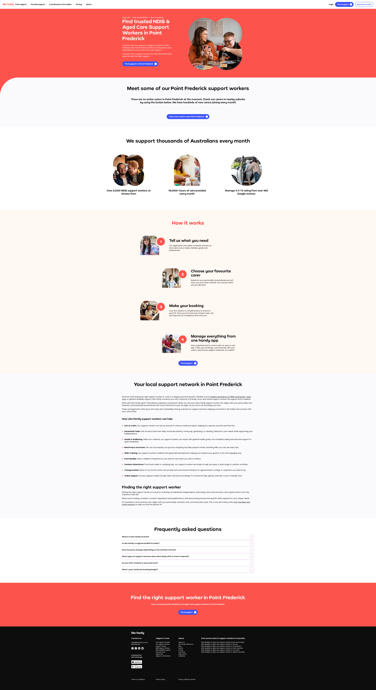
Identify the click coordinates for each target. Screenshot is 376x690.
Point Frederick (157, 17)
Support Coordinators (163, 656)
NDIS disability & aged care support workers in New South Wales (222, 642)
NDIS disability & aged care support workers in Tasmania (220, 650)
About (89, 4)
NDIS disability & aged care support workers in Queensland (221, 646)
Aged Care (159, 654)
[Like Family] (8, 4)
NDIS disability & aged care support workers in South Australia (222, 648)
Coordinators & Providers (60, 4)
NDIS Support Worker (163, 648)
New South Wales (140, 17)
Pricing (79, 4)
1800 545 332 (135, 644)
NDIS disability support (163, 650)
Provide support (38, 4)
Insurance (182, 652)
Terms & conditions (138, 679)
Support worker (161, 646)
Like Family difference (186, 644)
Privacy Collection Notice (186, 679)
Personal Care (160, 652)
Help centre (182, 654)
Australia (126, 17)
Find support (21, 4)
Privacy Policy (160, 679)
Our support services (163, 642)
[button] (188, 537)
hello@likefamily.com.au (139, 642)
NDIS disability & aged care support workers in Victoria (219, 644)
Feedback (182, 656)
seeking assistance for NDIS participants (227, 397)
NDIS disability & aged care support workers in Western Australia (223, 652)
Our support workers (163, 644)
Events (181, 648)
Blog (180, 646)
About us (182, 642)
